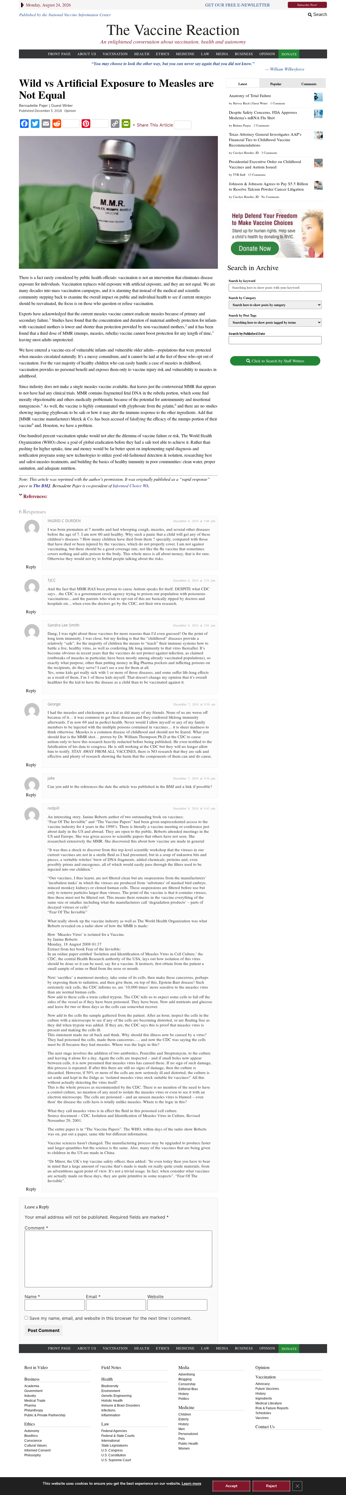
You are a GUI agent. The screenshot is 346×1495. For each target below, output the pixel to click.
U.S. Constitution (113, 1455)
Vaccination (115, 54)
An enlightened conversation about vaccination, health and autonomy (173, 41)
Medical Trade (34, 1401)
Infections (108, 1410)
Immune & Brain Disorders (120, 1405)
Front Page (59, 54)
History (183, 1394)
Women (184, 1448)
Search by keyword (242, 281)
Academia (31, 1386)
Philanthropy (33, 1410)
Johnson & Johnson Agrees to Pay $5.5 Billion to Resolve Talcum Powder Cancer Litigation (268, 186)
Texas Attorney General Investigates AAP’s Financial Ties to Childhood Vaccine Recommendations (265, 139)
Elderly (183, 1419)
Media (222, 54)
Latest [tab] (242, 84)
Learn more (191, 1483)
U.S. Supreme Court (116, 1460)
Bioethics (31, 1436)
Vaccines (262, 1418)
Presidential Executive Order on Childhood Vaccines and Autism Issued (265, 164)
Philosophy (32, 1455)
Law (205, 54)
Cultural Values (35, 1445)
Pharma (30, 1405)
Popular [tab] (275, 84)
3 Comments (269, 153)
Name (32, 1296)
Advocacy (262, 1384)
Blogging (185, 1379)
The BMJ (41, 486)
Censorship (186, 1384)
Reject (271, 1486)
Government (33, 1391)
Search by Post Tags (243, 315)
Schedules (263, 1413)
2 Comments (261, 125)
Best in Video (36, 1367)
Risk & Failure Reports (271, 1408)
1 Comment (277, 103)
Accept (231, 1486)
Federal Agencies (114, 1431)
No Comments (270, 197)
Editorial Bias (188, 1389)
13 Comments (256, 175)
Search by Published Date (247, 334)
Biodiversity (109, 1386)
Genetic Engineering (116, 1396)
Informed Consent (37, 1450)
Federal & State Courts (118, 1436)
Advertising (186, 1374)
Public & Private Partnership (44, 1415)
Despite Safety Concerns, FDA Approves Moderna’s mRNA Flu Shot (263, 115)
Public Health (188, 1444)
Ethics (162, 54)
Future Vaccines (267, 1389)
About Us (86, 54)
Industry (30, 1396)
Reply (31, 566)
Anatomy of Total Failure (250, 95)
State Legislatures (114, 1445)
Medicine (185, 54)
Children (184, 1414)
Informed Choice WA (131, 485)
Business (244, 54)
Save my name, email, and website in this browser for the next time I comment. (110, 1318)
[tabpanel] (276, 145)
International (110, 1441)
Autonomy (31, 1431)
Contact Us (265, 1426)
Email (93, 1296)
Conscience (33, 1441)
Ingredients (263, 1398)
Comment (36, 1228)
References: (35, 496)
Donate (289, 54)
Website (155, 1296)
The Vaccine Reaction (173, 29)
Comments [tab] (309, 84)
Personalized (188, 1434)
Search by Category (242, 298)
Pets (181, 1439)
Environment (110, 1391)
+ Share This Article (152, 125)
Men (181, 1429)
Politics (183, 1399)
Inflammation (110, 1415)
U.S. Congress (112, 1450)
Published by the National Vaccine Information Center (65, 14)
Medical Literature (268, 1403)
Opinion (267, 54)
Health (141, 54)
